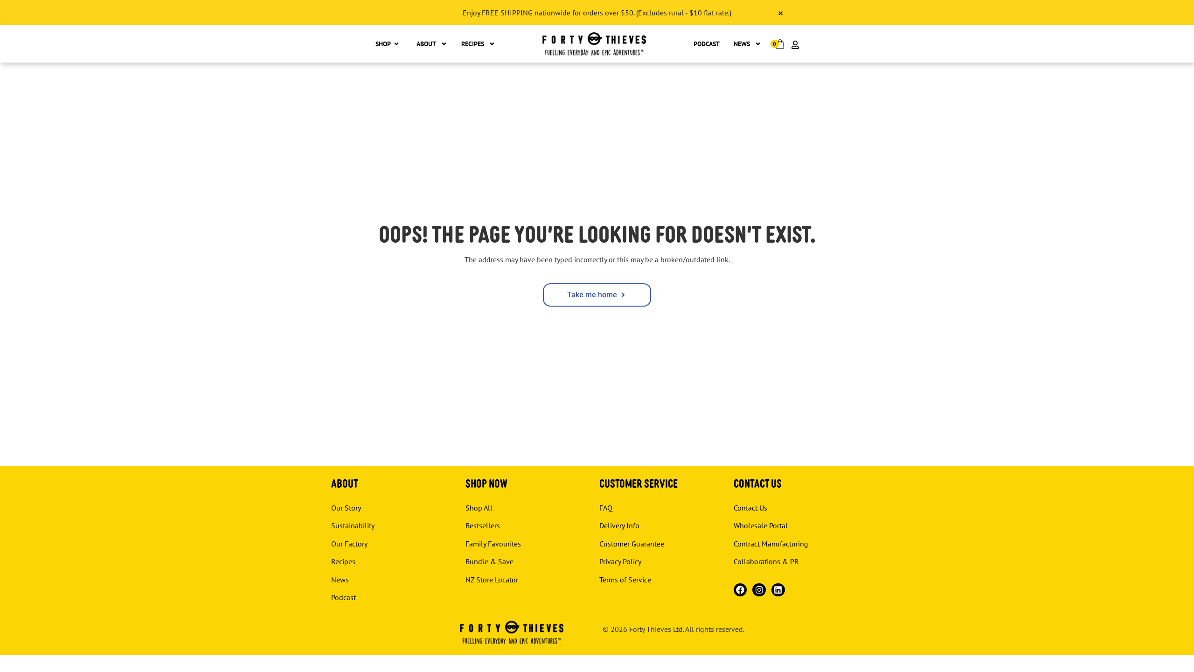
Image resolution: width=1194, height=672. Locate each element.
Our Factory (349, 543)
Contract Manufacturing (771, 543)
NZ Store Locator (491, 579)
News (742, 44)
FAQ (605, 507)
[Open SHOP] (396, 44)
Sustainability (353, 525)
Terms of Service (625, 579)
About (426, 44)
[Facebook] (740, 590)
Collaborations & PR (766, 561)
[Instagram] (759, 590)
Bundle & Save (489, 561)
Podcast (707, 44)
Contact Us (750, 507)
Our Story (346, 507)
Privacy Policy (620, 561)
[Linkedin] (778, 590)
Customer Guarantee (631, 543)
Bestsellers (482, 525)
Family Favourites (493, 543)
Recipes (472, 44)
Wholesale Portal (761, 525)
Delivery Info (619, 525)
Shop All (479, 507)
